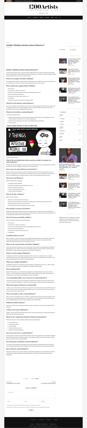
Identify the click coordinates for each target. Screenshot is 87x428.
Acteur (61, 114)
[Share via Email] (37, 378)
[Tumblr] (80, 1)
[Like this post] (32, 378)
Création (41, 17)
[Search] (59, 17)
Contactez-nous (53, 424)
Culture (61, 126)
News (52, 17)
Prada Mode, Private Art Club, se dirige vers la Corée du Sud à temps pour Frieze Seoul (74, 71)
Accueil (29, 17)
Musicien (70, 133)
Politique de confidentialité (41, 424)
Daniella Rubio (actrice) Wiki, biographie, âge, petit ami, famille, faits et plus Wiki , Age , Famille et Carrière (74, 90)
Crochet (47, 17)
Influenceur (70, 130)
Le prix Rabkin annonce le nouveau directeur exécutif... (25, 1)
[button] (12, 1)
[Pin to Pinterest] (36, 378)
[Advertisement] (31, 33)
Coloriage (35, 17)
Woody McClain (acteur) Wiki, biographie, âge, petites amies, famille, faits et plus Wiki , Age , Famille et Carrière (74, 61)
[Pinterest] (77, 1)
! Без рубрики (70, 112)
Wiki (56, 17)
